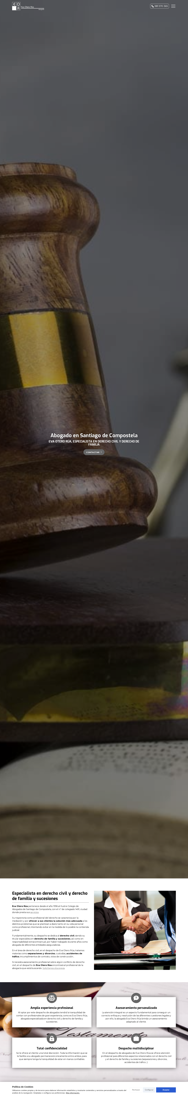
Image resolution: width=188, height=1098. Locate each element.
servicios (34, 912)
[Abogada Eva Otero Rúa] (28, 6)
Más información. (73, 1093)
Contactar (92, 452)
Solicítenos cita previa (54, 968)
